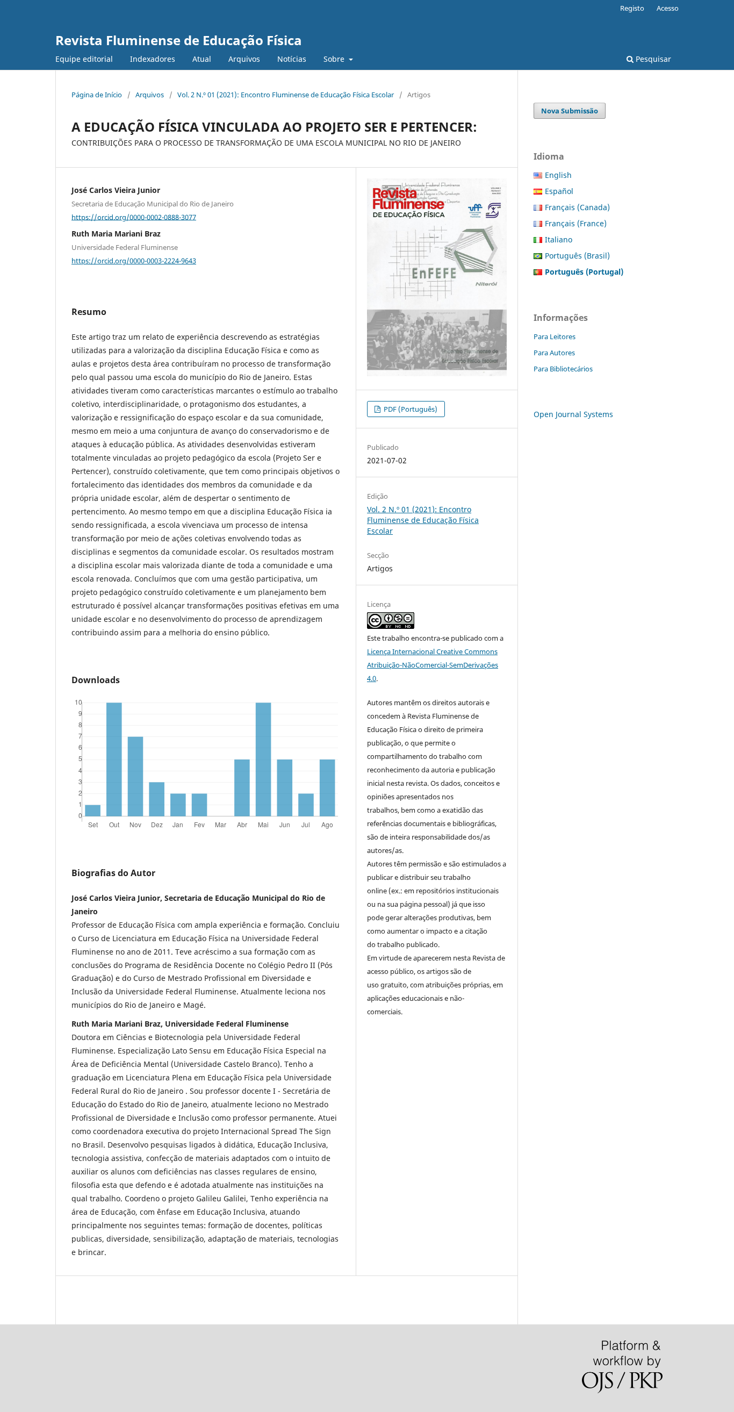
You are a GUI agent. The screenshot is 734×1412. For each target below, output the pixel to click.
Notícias (291, 59)
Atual (201, 59)
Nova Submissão (569, 111)
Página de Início (96, 94)
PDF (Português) (409, 409)
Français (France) (576, 223)
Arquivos (244, 59)
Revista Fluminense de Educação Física (178, 40)
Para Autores (554, 352)
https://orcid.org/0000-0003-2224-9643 (133, 261)
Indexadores (152, 59)
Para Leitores (554, 336)
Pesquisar (652, 59)
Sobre (335, 59)
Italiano (558, 239)
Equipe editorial (84, 59)
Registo (632, 8)
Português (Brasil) (577, 255)
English (558, 175)
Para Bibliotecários (563, 369)
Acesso (668, 8)
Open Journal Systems (573, 414)
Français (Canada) (577, 207)
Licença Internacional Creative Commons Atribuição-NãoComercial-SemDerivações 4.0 (432, 665)
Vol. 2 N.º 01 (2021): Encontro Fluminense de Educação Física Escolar (285, 94)
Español (559, 191)
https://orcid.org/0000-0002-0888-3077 (133, 216)
